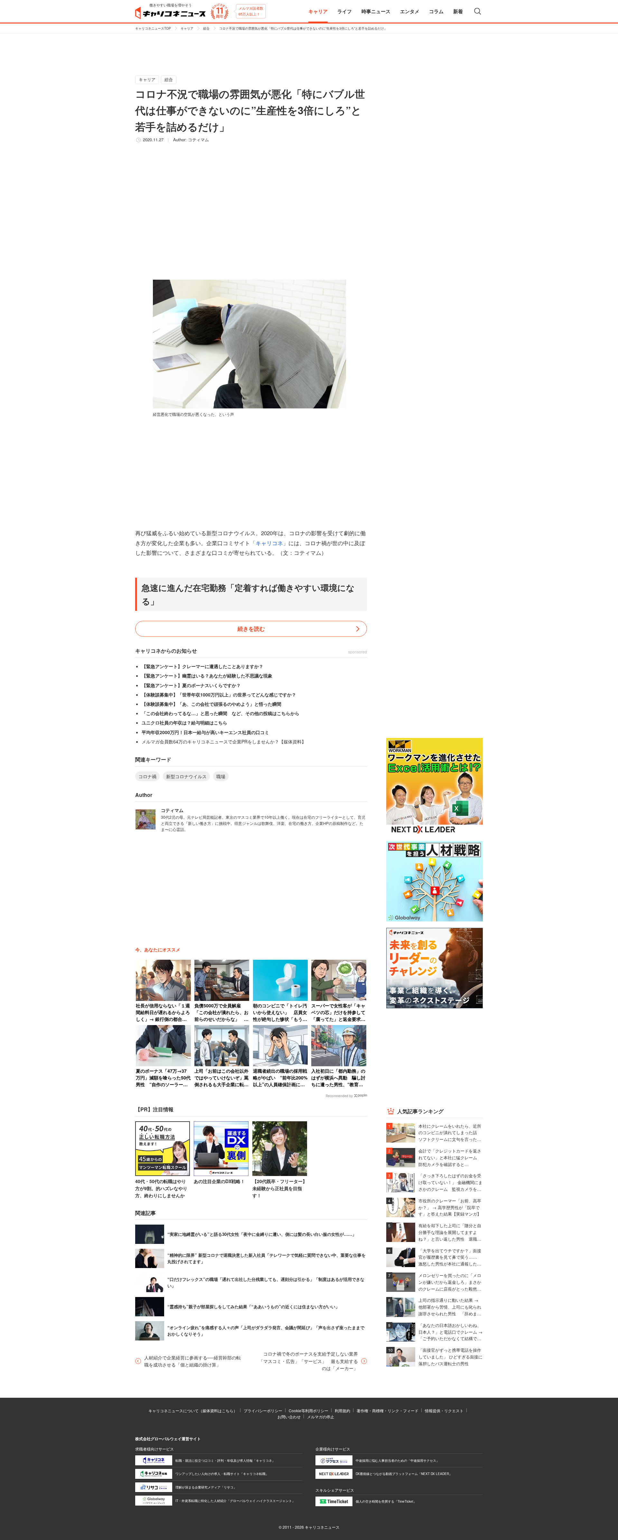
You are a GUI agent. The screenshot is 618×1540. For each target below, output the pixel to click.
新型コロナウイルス (186, 776)
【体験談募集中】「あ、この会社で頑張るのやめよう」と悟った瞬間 (211, 704)
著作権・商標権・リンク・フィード (387, 1410)
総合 (206, 28)
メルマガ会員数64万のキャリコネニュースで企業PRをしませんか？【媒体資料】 (224, 741)
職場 (220, 776)
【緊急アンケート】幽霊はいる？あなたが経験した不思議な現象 (207, 675)
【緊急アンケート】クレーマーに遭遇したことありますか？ (202, 666)
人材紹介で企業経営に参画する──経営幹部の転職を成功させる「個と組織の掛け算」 (192, 1361)
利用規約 (342, 1410)
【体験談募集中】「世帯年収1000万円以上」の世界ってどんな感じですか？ (219, 694)
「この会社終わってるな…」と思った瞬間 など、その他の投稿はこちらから (220, 713)
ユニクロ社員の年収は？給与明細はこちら (184, 722)
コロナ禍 (147, 776)
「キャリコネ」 (269, 543)
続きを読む (251, 628)
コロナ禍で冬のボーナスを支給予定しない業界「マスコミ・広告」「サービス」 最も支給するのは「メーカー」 (308, 1360)
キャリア (187, 28)
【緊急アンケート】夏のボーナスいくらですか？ (191, 685)
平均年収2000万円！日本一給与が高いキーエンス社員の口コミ (205, 732)
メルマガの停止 (320, 1416)
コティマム (198, 139)
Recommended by (339, 1096)
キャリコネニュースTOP (153, 28)
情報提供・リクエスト (444, 1410)
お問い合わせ (289, 1416)
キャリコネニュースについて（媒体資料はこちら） (192, 1410)
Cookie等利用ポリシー (308, 1410)
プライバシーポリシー (263, 1410)
